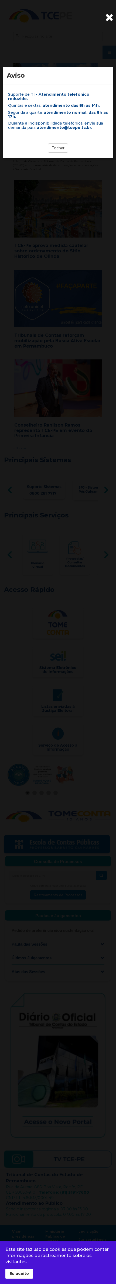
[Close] (109, 17)
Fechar (58, 148)
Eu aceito (19, 1273)
